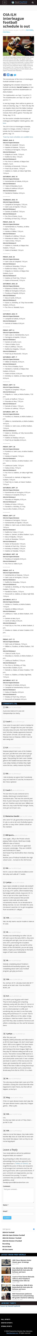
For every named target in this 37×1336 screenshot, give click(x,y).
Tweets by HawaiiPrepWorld (10, 1306)
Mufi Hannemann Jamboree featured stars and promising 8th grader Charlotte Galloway (23, 1296)
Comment (6, 1186)
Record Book (6, 1246)
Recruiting (6, 1244)
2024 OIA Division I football (11, 1238)
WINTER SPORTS (6, 1323)
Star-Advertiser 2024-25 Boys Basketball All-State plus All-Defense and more (22, 1270)
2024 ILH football (8, 1232)
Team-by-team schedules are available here (18, 137)
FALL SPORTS (5, 1319)
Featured (29, 30)
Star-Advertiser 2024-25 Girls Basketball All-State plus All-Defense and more (22, 1287)
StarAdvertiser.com (12, 1333)
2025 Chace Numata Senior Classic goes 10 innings (21, 1261)
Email (5, 1211)
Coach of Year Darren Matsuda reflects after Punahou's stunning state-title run (23, 1279)
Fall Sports (6, 1229)
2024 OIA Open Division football (13, 1235)
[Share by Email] (11, 75)
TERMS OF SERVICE (22, 1163)
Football (6, 32)
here (4, 123)
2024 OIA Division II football (12, 1241)
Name (5, 1205)
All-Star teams (7, 1249)
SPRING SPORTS (6, 1326)
